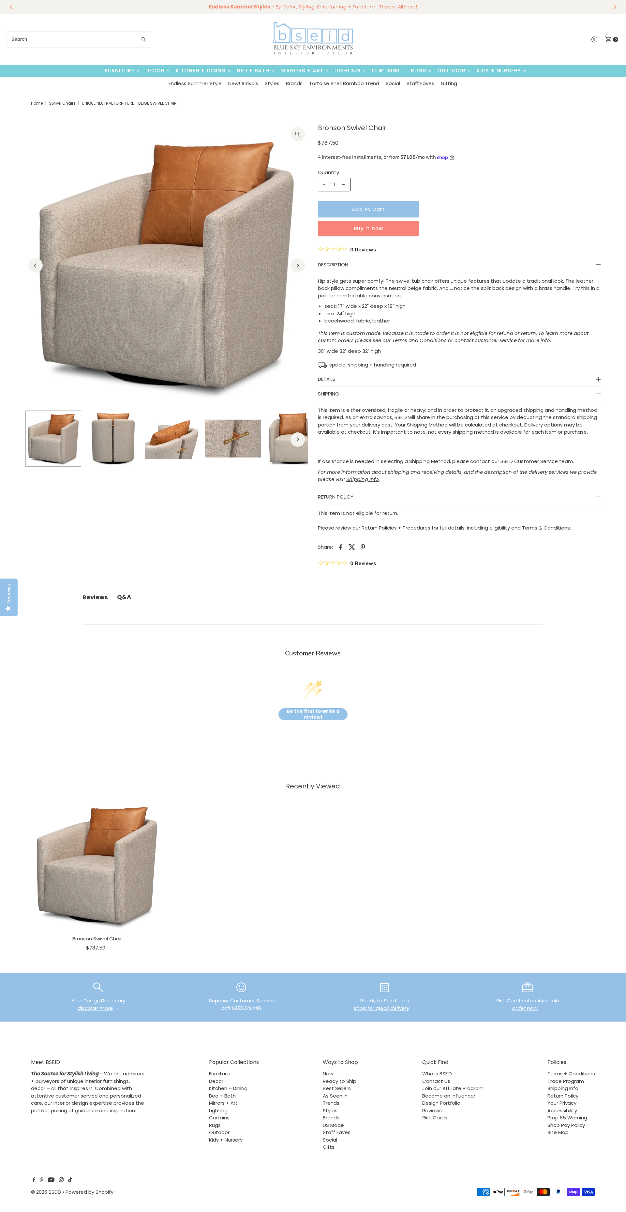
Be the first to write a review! (313, 714)
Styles (272, 83)
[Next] (614, 7)
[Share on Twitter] (352, 547)
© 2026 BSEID (46, 1192)
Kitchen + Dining (201, 70)
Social (393, 83)
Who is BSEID (437, 1073)
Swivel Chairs (62, 103)
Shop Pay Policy (566, 1125)
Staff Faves (420, 83)
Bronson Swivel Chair (97, 938)
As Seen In (335, 1095)
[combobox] (79, 39)
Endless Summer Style (195, 83)
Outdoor (451, 70)
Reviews (432, 1110)
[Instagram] (61, 1180)
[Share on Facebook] (341, 547)
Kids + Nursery (499, 70)
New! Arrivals (243, 83)
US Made (333, 1125)
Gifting (449, 83)
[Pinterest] (41, 1180)
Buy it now (368, 228)
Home (37, 103)
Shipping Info (562, 1088)
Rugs (418, 70)
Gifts (329, 1147)
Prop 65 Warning (567, 1117)
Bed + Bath (253, 70)
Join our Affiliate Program (453, 1088)
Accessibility (562, 1110)
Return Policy (562, 1095)
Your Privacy (561, 1103)
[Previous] (11, 7)
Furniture (119, 70)
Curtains (386, 70)
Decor (155, 70)
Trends (331, 1103)
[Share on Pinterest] (363, 547)
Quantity (328, 172)
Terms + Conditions (571, 1073)
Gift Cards (434, 1117)
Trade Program (565, 1081)
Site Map (558, 1132)
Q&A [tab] (124, 597)
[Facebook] (34, 1180)
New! (329, 1073)
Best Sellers (337, 1088)
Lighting (347, 70)
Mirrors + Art (301, 70)
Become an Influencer (448, 1095)
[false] (98, 986)
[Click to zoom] (298, 134)
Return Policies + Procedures (396, 527)
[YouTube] (51, 1180)
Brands (294, 83)
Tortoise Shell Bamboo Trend (344, 83)
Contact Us (436, 1081)
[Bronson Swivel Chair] (97, 865)
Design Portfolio (441, 1103)
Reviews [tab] (95, 597)
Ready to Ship (339, 1081)
